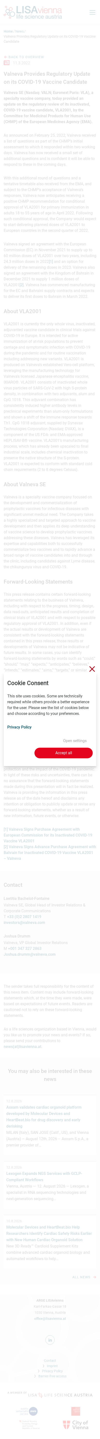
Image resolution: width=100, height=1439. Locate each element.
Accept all (63, 753)
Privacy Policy (19, 727)
